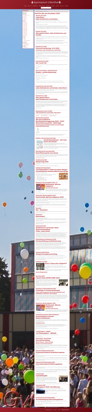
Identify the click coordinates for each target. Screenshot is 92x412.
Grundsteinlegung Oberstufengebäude (45, 397)
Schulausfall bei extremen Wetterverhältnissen (47, 314)
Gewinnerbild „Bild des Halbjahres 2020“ (46, 195)
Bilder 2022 (25, 17)
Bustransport (39, 214)
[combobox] (46, 8)
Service (61, 5)
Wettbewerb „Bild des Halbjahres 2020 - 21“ (47, 182)
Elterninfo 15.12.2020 (41, 31)
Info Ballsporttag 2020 (41, 160)
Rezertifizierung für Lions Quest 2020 (45, 151)
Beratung (52, 5)
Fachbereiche (35, 5)
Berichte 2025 (25, 23)
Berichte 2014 (25, 35)
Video (36, 394)
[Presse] (58, 5)
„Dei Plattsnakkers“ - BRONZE (43, 331)
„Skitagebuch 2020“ (41, 385)
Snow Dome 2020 (40, 276)
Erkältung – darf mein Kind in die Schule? (46, 138)
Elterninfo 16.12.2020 (41, 15)
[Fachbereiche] (37, 5)
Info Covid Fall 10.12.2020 (42, 61)
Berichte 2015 (25, 34)
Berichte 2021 (25, 27)
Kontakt (59, 409)
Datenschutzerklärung (48, 409)
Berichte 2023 (25, 25)
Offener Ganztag (41, 5)
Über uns (29, 5)
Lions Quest (25, 41)
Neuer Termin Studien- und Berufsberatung (46, 70)
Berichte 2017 (25, 32)
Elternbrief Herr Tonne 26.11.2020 (44, 86)
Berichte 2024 (25, 24)
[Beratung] (54, 5)
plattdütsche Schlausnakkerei (43, 167)
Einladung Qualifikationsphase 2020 (45, 350)
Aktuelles (25, 5)
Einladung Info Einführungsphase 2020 (45, 362)
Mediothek (24, 46)
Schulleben (47, 5)
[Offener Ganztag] (44, 5)
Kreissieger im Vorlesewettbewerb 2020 (46, 288)
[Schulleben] (49, 5)
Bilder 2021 (24, 18)
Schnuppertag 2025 (26, 15)
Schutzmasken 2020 (41, 226)
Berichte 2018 (25, 31)
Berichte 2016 (25, 33)
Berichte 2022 (25, 26)
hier (36, 164)
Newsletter (38, 208)
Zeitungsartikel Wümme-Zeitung (40, 157)
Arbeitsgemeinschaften (26, 40)
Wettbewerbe (25, 42)
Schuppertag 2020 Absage (42, 252)
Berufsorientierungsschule (42, 117)
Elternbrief (37, 115)
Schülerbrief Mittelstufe (44, 115)
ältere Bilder (25, 19)
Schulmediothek (25, 47)
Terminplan (66, 5)
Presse (57, 5)
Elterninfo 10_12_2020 (41, 46)
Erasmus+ (24, 39)
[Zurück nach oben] (90, 410)
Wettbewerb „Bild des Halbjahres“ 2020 (45, 303)
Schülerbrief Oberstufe (53, 115)
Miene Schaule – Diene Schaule (43, 338)
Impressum (55, 409)
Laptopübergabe (40, 373)
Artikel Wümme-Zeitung (39, 404)
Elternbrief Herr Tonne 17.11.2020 (44, 111)
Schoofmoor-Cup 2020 (41, 261)
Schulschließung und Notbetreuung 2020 (46, 239)
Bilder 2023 (25, 16)
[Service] (63, 5)
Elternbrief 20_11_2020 (41, 95)
